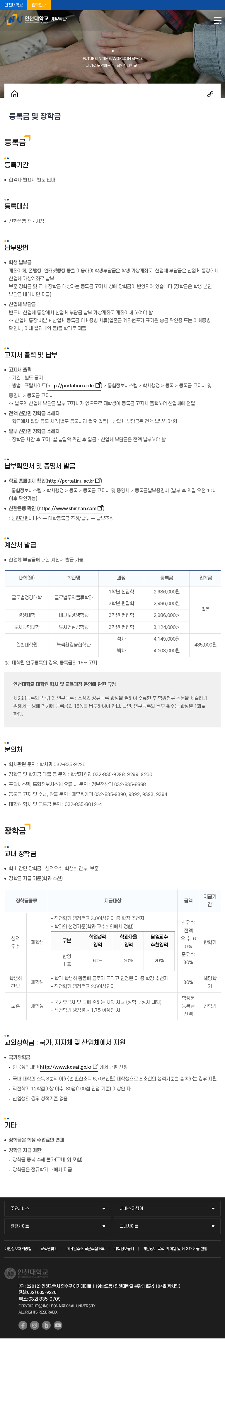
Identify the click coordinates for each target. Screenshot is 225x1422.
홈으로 (14, 93)
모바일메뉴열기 (217, 20)
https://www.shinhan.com (67, 508)
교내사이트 (129, 1226)
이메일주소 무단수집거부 (86, 1249)
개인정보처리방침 (17, 1249)
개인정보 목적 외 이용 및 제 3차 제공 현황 (175, 1249)
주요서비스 (20, 1208)
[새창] (22, 1325)
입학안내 (39, 5)
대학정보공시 (124, 1249)
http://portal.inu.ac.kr (70, 385)
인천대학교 (13, 5)
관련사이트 (20, 1226)
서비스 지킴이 (131, 1208)
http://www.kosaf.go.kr (65, 1067)
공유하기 (210, 93)
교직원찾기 (48, 1249)
